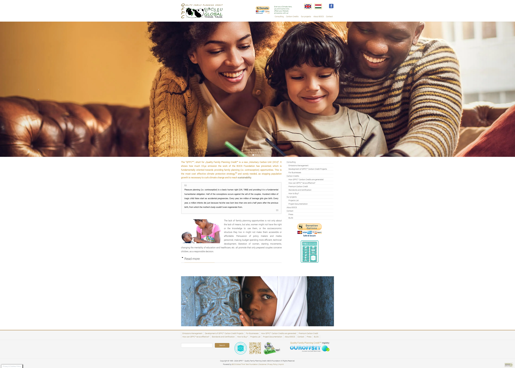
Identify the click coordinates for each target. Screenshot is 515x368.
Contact (290, 211)
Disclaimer (262, 364)
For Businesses (294, 172)
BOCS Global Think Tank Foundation (245, 364)
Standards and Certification (299, 190)
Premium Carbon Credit (298, 186)
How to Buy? (293, 193)
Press (290, 214)
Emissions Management (298, 165)
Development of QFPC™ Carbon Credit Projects (307, 169)
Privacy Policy (272, 364)
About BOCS (292, 207)
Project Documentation (298, 204)
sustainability (244, 177)
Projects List (293, 200)
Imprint (281, 364)
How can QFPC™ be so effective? (301, 183)
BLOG (290, 218)
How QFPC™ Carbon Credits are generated (305, 179)
